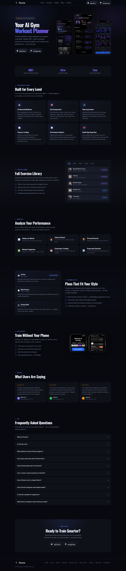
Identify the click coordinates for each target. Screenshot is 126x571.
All (69, 163)
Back (80, 163)
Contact (68, 3)
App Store (98, 562)
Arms (92, 163)
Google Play (106, 562)
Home (42, 3)
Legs (86, 163)
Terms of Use (83, 562)
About (62, 3)
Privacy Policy (73, 562)
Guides (56, 3)
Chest (74, 163)
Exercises (49, 3)
